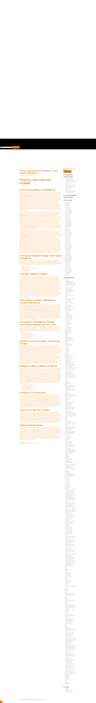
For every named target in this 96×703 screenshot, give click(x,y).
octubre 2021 (68, 258)
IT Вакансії (67, 455)
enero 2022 (67, 255)
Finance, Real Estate (69, 433)
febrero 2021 (68, 266)
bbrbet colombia (68, 355)
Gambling (67, 439)
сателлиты (66, 679)
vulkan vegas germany (69, 671)
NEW (66, 534)
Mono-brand (67, 481)
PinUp (66, 580)
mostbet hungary (68, 519)
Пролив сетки (67, 678)
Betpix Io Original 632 (69, 375)
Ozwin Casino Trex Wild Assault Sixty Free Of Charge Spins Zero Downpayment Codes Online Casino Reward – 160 (70, 558)
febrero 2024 (68, 230)
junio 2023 (67, 238)
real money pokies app (69, 604)
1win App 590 (68, 299)
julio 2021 (67, 261)
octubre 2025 (68, 212)
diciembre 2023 (68, 232)
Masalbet (67, 471)
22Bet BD (67, 334)
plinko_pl (66, 591)
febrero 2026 (68, 208)
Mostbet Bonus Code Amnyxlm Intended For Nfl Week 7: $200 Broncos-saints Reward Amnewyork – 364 (70, 499)
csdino (66, 426)
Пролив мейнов (67, 677)
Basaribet (67, 354)
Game (66, 440)
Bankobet (67, 353)
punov (66, 598)
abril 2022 (67, 252)
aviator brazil (67, 343)
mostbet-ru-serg (68, 529)
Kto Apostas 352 (68, 461)
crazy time (67, 424)
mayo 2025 (67, 217)
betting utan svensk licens (70, 376)
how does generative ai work (70, 450)
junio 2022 (67, 250)
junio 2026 (67, 204)
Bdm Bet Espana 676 (69, 362)
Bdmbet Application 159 (70, 364)
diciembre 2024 (68, 222)
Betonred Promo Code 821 (70, 374)
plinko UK (67, 590)
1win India (67, 304)
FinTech (67, 434)
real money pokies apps (70, 605)
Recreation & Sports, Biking (70, 606)
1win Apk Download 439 (70, 298)
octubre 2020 (68, 270)
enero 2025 (67, 221)
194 (66, 296)
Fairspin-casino (68, 430)
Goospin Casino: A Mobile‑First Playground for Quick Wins (70, 188)
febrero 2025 (68, 220)
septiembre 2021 (68, 259)
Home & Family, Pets (69, 449)
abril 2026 (67, 206)
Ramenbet (67, 602)
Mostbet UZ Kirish (69, 526)
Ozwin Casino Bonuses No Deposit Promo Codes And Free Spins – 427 (70, 554)
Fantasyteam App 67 (69, 432)
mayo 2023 (67, 239)
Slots (66, 625)
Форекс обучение (67, 683)
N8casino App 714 (69, 533)
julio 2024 (67, 227)
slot (66, 624)
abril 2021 (67, 264)
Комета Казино (67, 675)
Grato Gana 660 (68, 443)
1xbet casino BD (68, 317)
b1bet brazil (67, 351)
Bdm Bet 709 (68, 361)
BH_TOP (67, 379)
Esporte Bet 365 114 (69, 428)
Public (66, 596)
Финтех (66, 681)
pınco (66, 585)
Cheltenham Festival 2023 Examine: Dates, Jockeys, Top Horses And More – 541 (70, 414)
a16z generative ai (69, 338)
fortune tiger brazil (69, 437)
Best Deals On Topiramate (25, 442)
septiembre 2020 (69, 271)
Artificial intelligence (69, 340)
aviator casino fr (68, 345)
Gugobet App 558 (69, 445)
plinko (66, 588)
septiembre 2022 (69, 247)
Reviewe (67, 612)
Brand (66, 396)
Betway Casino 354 (69, 377)
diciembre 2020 (68, 268)
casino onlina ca (68, 403)
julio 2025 (67, 215)
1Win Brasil (67, 301)
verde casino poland (69, 667)
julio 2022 (67, 249)
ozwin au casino (68, 548)
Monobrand (67, 482)
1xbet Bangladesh (69, 315)
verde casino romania (69, 668)
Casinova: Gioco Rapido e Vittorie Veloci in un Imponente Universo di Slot (70, 179)
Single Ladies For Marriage (70, 620)
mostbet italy (68, 520)
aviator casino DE (68, 344)
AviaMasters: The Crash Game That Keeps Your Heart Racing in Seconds (70, 185)
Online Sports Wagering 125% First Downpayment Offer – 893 (70, 545)
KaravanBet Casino (69, 458)
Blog (66, 384)
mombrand (67, 478)
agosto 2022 (68, 248)
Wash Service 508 (69, 672)
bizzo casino (67, 382)
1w (66, 297)
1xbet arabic (67, 313)
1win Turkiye (67, 308)
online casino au (68, 543)
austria (66, 341)
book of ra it (67, 392)
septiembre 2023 (68, 235)
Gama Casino (68, 438)
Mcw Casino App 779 (69, 473)
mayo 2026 (67, 205)
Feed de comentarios (69, 690)
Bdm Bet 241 (68, 359)
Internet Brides (68, 452)
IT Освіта (66, 457)
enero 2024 (67, 231)
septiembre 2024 (69, 225)
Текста (66, 680)
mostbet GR (67, 518)
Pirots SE (67, 584)
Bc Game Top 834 (69, 358)
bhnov (66, 380)
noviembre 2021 (68, 257)
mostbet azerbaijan (69, 496)
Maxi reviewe (68, 472)
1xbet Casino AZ (68, 316)
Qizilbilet (67, 599)
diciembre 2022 (68, 244)
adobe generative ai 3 (69, 339)
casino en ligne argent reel (70, 401)
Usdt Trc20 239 (68, 663)
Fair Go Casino (68, 429)
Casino (66, 400)
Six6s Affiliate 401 (69, 621)
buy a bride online (68, 397)
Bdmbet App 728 (68, 363)
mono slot (67, 480)
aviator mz (67, 348)
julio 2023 (67, 237)
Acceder (67, 688)
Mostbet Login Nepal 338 (70, 521)
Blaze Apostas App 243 (70, 383)
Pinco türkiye (67, 579)
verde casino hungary (69, 666)
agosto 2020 (68, 272)
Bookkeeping (67, 393)
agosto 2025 (68, 214)
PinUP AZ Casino (68, 581)
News (66, 535)
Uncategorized (32, 175)
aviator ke (67, 347)
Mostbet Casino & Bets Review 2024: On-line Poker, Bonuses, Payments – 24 (70, 510)
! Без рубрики (67, 280)
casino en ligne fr (68, 402)
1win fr (66, 303)
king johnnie (67, 460)
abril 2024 (67, 229)
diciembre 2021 (68, 256)
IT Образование (67, 456)
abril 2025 (67, 218)
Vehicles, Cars (68, 665)
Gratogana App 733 (69, 444)
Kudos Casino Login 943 (70, 464)
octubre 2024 (68, 224)
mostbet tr (67, 524)
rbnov (66, 603)
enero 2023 (67, 243)
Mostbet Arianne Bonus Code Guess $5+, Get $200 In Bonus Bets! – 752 (70, 494)
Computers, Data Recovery (70, 423)
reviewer (67, 613)
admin (22, 175)
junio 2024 (67, 228)
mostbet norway (68, 522)
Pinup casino (67, 582)
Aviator (66, 342)
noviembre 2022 (68, 245)
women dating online (69, 674)
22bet (66, 333)
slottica (66, 627)
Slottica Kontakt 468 (69, 644)
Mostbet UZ (67, 525)
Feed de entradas (68, 689)
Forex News (67, 435)
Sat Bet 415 (67, 616)
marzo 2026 (67, 207)
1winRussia (67, 310)
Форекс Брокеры (67, 682)
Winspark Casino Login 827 (70, 673)
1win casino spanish (69, 302)
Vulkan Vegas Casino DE (70, 670)
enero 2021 (67, 267)
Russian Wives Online (69, 615)
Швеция (66, 684)
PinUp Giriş (67, 583)
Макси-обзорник (67, 676)
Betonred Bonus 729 (69, 373)
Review (66, 611)
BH (66, 378)
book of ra (67, 391)
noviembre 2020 (68, 269)
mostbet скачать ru (68, 528)
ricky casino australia (69, 614)
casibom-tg (67, 399)
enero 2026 (67, 209)
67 (66, 336)
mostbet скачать (68, 527)
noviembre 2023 (68, 233)
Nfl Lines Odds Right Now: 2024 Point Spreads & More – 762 (70, 537)
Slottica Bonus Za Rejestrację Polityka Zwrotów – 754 (69, 635)
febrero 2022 (68, 254)
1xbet (66, 311)
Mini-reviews (67, 477)
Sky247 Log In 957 (69, 623)
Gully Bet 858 (68, 448)
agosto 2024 (68, 226)
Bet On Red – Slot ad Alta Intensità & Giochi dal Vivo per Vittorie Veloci (70, 191)
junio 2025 (67, 216)
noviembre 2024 (68, 223)
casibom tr (67, 398)
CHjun (66, 419)
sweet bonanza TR (69, 659)
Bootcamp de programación (70, 395)
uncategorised (68, 661)
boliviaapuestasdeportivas (70, 385)
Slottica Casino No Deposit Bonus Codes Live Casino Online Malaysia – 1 (70, 638)
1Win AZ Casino (68, 300)
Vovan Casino (68, 669)
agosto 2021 (68, 260)
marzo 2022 (67, 253)
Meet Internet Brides (69, 475)
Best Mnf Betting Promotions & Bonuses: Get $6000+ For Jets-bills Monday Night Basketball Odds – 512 (70, 368)
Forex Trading (68, 436)
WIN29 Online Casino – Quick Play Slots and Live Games (70, 182)
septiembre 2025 (68, 213)
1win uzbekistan (68, 309)
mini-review (67, 476)
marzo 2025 (67, 219)
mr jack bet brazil (68, 531)
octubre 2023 (68, 234)
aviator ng (67, 349)
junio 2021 (67, 262)
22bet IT (67, 335)
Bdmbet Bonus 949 (69, 365)
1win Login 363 (68, 305)
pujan (66, 597)
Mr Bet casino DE (68, 530)
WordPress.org (68, 691)
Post (66, 592)
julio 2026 (67, 203)
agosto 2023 (68, 236)
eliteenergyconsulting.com (70, 427)
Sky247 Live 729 (68, 622)
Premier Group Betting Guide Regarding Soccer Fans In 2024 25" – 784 (70, 594)
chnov (66, 420)
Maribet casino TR (69, 470)
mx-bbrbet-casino (69, 532)
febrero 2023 (68, 242)
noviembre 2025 (68, 211)
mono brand (67, 479)
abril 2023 (67, 240)
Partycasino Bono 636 (69, 565)
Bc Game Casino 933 (69, 357)
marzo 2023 (67, 241)
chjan (66, 418)
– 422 (66, 279)
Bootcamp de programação (70, 394)
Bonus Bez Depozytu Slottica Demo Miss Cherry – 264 (70, 389)
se (65, 617)
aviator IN (67, 346)
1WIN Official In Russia (69, 307)
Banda (66, 352)
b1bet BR (67, 350)
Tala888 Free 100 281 (70, 660)
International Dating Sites (70, 451)
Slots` (66, 626)
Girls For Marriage (68, 441)
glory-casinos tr (68, 442)
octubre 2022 (68, 246)
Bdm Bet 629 (68, 360)
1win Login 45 (68, 306)
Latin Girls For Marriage (69, 467)
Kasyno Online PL (68, 459)
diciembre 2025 (68, 210)
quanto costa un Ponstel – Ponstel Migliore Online (29, 443)
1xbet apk (67, 312)
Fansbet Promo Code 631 (70, 431)
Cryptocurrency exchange (70, 425)
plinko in (66, 589)
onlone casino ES (68, 547)
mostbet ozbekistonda (69, 523)
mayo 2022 (67, 251)
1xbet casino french (69, 318)
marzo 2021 (67, 265)
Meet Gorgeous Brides (69, 474)
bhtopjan (67, 381)
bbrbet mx (67, 356)
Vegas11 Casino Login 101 (70, 664)
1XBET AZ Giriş (68, 314)
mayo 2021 (67, 263)
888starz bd (67, 337)
